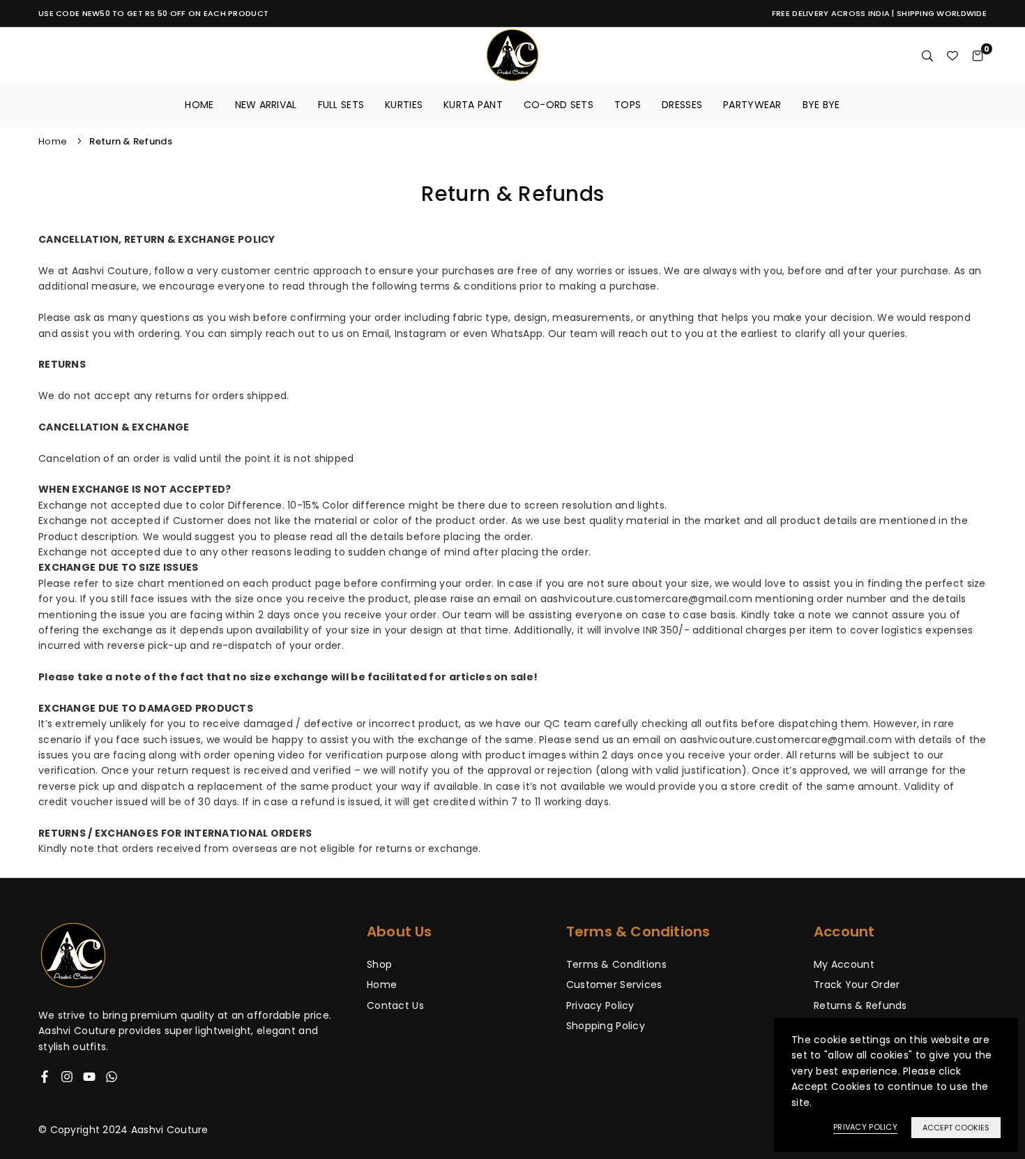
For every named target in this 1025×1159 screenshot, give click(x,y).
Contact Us (395, 1005)
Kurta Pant (473, 105)
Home (199, 105)
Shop (379, 964)
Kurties (404, 105)
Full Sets (341, 105)
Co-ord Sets (558, 105)
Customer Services (614, 985)
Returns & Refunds (860, 1005)
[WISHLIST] (952, 55)
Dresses (682, 105)
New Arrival (266, 105)
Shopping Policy (605, 1026)
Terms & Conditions (616, 964)
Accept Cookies (955, 1127)
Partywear (752, 105)
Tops (627, 105)
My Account (844, 964)
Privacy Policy (600, 1005)
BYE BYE (821, 105)
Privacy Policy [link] (865, 1126)
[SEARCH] (927, 55)
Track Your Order (856, 985)
